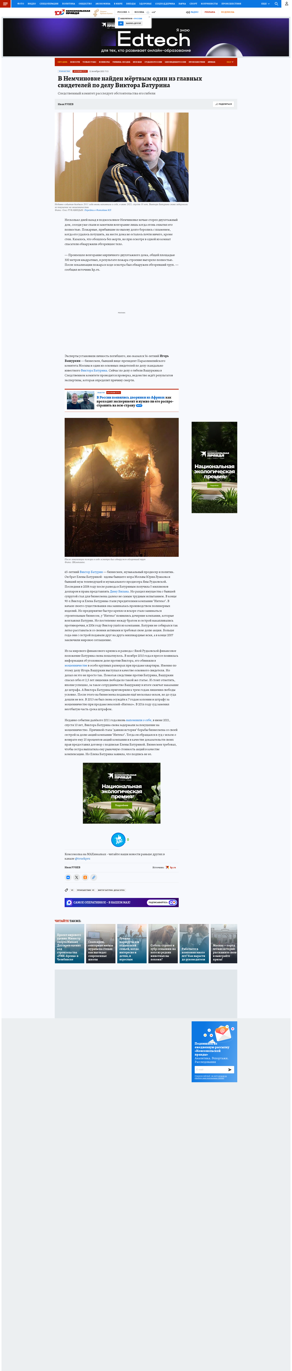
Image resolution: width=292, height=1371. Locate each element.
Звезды (131, 3)
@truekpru (82, 858)
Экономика (103, 3)
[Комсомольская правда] (72, 12)
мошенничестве (76, 665)
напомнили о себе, (139, 720)
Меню (5, 4)
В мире (118, 3)
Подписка (227, 12)
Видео (32, 3)
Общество (85, 3)
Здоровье (145, 3)
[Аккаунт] (286, 4)
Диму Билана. (120, 591)
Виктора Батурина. (94, 370)
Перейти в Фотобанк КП (97, 210)
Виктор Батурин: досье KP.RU (111, 890)
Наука (182, 3)
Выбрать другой (133, 23)
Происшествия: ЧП (85, 890)
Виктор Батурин (91, 572)
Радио (194, 12)
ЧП (72, 890)
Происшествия (231, 3)
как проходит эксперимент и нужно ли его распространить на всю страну (135, 401)
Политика (68, 3)
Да (121, 23)
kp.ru (173, 867)
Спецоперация (49, 3)
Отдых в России (153, 62)
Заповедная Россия (175, 62)
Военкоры (104, 62)
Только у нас (89, 62)
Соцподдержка (165, 3)
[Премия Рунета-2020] (101, 12)
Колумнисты (209, 3)
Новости (75, 62)
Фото (20, 3)
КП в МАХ (137, 62)
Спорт (193, 3)
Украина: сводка (121, 62)
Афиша (211, 62)
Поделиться (225, 104)
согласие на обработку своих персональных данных (211, 1077)
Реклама (210, 12)
